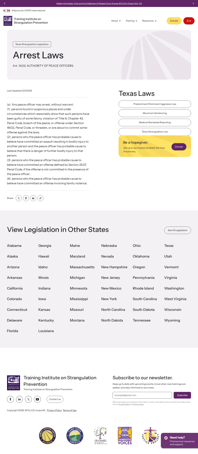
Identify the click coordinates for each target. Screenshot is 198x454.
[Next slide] (193, 3)
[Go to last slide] (4, 3)
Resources (148, 20)
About (114, 20)
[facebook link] (10, 399)
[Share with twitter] (19, 198)
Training (130, 20)
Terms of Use (70, 410)
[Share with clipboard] (40, 198)
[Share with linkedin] (33, 198)
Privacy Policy (54, 410)
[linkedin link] (19, 399)
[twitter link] (28, 399)
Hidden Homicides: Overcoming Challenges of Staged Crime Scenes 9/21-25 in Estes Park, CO (99, 3)
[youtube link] (37, 399)
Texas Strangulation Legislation (32, 44)
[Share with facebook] (26, 198)
